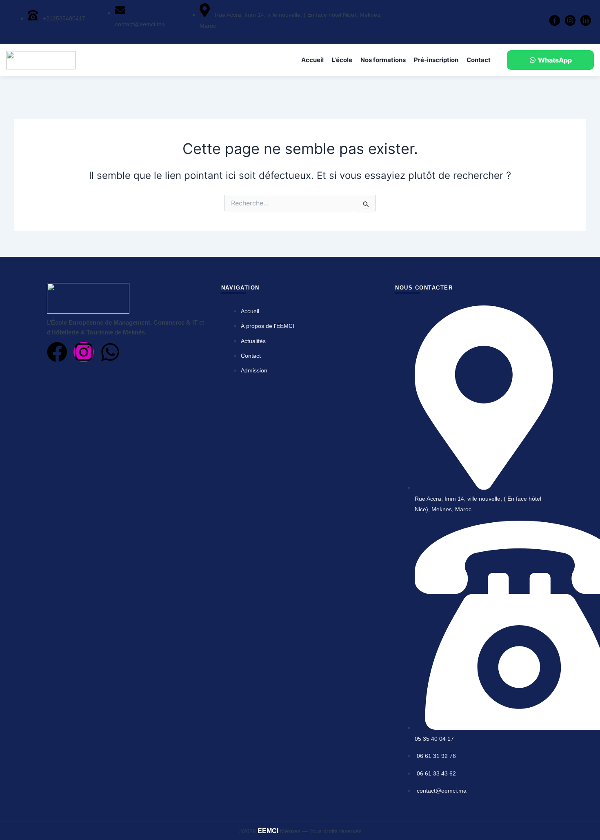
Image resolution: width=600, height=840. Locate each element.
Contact (479, 60)
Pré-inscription (436, 60)
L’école (342, 60)
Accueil (312, 60)
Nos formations (383, 60)
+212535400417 (63, 18)
